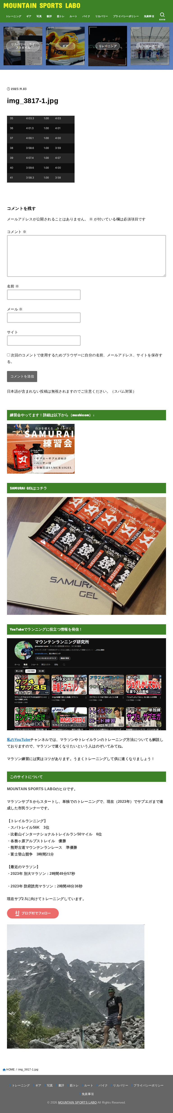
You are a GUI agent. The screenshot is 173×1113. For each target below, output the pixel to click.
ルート (73, 16)
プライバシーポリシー (126, 16)
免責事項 (149, 16)
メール (15, 309)
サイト (12, 332)
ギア (29, 16)
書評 (49, 16)
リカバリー (101, 16)
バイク (86, 16)
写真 (39, 16)
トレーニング (13, 16)
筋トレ (61, 16)
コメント (16, 232)
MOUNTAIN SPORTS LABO (41, 5)
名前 (13, 286)
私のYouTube (18, 739)
